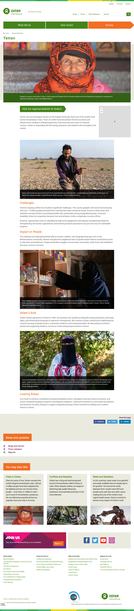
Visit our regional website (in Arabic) (42, 108)
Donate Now (104, 559)
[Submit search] (128, 14)
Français (119, 4)
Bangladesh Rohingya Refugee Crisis (80, 561)
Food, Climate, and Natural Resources (48, 564)
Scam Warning (8, 582)
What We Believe (8, 559)
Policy (83, 14)
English (111, 4)
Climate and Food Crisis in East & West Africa (82, 559)
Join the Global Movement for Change (112, 570)
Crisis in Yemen (73, 575)
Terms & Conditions (23, 599)
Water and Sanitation (43, 570)
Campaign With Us (106, 561)
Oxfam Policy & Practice (11, 574)
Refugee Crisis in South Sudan (78, 564)
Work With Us (104, 564)
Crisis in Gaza (72, 567)
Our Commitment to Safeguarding (14, 577)
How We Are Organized (10, 566)
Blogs (75, 14)
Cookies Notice (12, 599)
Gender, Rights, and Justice (45, 567)
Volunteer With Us (106, 567)
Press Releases (94, 14)
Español (128, 4)
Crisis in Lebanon (73, 570)
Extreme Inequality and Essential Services (49, 561)
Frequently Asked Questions (12, 579)
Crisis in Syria (72, 572)
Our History (7, 569)
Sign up (57, 543)
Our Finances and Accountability (13, 571)
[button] (114, 121)
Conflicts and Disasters (43, 559)
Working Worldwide (17, 33)
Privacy (5, 599)
